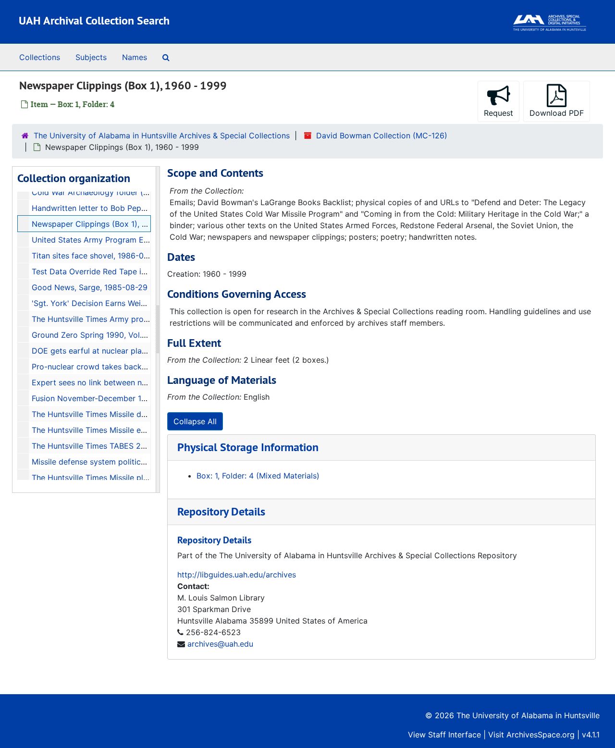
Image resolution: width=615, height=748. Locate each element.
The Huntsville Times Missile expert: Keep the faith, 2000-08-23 (148, 430)
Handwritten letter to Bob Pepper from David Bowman (131, 208)
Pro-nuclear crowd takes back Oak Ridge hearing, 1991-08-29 (144, 366)
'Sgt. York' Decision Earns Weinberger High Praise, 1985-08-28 (146, 303)
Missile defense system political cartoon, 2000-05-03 (130, 461)
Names (134, 57)
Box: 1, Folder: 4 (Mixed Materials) (258, 475)
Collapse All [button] (195, 421)
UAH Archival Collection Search (94, 20)
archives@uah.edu (220, 644)
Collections (39, 57)
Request (498, 113)
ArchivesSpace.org (540, 734)
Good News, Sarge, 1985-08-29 (90, 287)
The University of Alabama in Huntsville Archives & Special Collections (162, 135)
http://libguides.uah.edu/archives (236, 574)
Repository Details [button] (221, 511)
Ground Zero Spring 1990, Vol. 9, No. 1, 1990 (112, 335)
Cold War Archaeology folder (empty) (100, 192)
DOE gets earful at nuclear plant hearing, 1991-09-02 (128, 351)
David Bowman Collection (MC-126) (381, 135)
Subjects (91, 57)
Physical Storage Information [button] (248, 447)
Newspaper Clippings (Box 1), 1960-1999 (106, 224)
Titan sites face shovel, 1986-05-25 (96, 255)
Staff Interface (454, 734)
